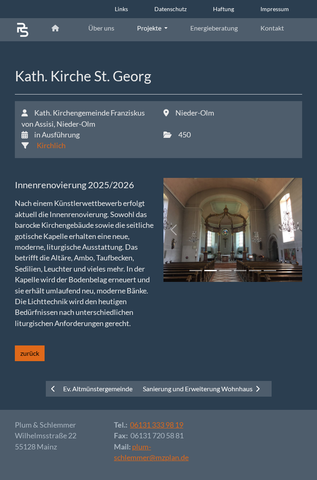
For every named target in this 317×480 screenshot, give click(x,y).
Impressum (274, 8)
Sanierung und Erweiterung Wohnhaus (198, 389)
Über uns (101, 28)
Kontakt (272, 28)
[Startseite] (58, 28)
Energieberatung (214, 28)
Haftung (223, 8)
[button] (173, 230)
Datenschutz (170, 8)
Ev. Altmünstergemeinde (97, 389)
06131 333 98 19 (156, 425)
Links (121, 8)
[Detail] (22, 30)
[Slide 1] (195, 270)
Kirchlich (50, 145)
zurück (29, 353)
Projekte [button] (150, 28)
